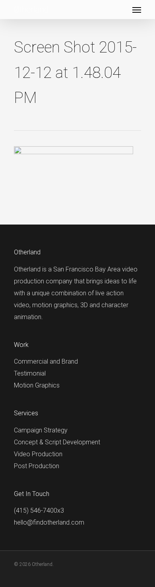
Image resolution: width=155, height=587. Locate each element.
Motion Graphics (37, 385)
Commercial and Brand (46, 361)
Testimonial (30, 373)
